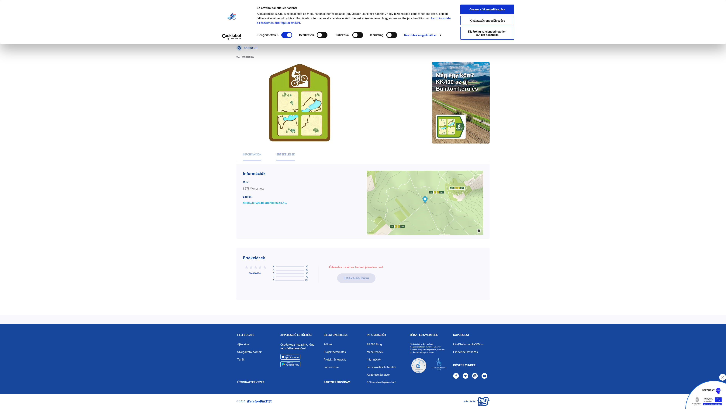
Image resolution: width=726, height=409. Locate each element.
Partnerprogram (337, 382)
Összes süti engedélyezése (487, 9)
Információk (376, 335)
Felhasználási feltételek (381, 367)
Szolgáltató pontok (249, 352)
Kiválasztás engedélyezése (487, 20)
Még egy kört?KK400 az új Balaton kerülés (457, 82)
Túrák (240, 359)
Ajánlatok (243, 344)
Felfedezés (245, 335)
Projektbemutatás (335, 352)
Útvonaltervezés (250, 382)
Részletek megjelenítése (420, 35)
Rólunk (328, 344)
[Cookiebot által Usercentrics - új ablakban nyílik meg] (231, 37)
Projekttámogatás (335, 359)
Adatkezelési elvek (378, 375)
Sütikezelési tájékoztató (381, 382)
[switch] (322, 35)
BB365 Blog (374, 344)
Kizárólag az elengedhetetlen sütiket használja (487, 33)
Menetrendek (375, 352)
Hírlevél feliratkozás (465, 352)
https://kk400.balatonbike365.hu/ (265, 203)
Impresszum (331, 367)
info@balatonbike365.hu (468, 344)
